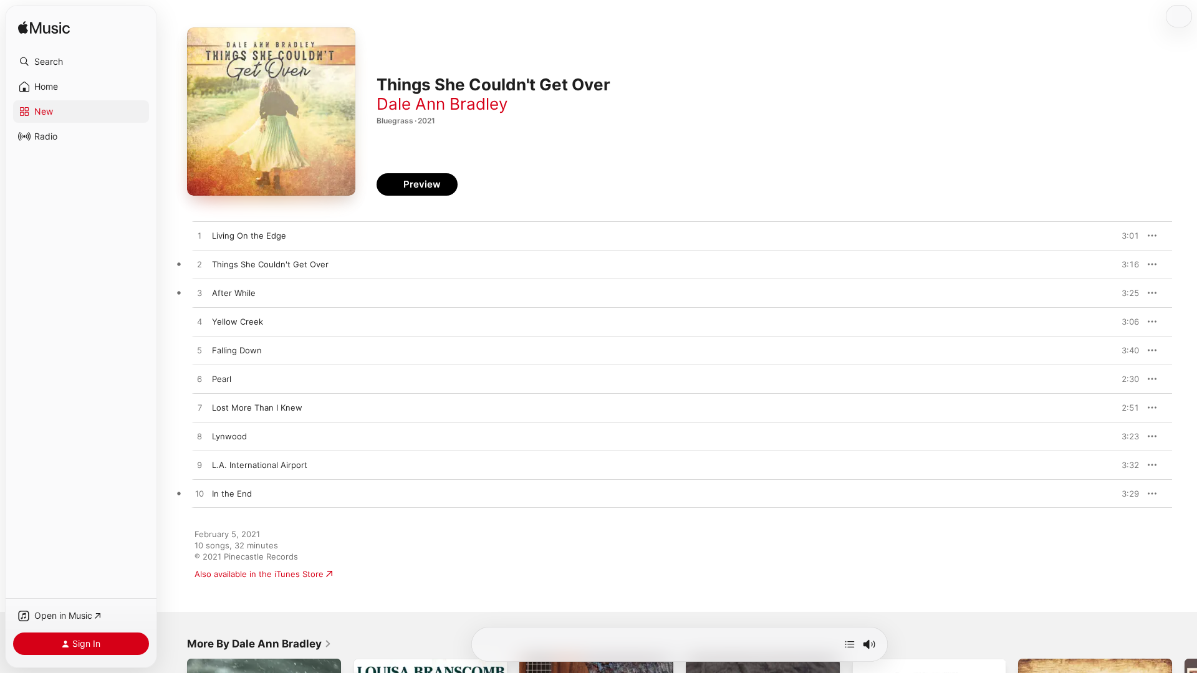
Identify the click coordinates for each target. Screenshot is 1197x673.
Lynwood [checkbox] (229, 436)
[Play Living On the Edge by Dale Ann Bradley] (199, 236)
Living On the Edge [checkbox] (249, 236)
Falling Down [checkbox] (237, 350)
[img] (44, 28)
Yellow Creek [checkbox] (237, 322)
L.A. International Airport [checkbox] (259, 465)
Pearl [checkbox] (221, 379)
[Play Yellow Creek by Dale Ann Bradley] (199, 322)
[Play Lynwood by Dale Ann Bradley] (199, 436)
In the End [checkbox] (232, 494)
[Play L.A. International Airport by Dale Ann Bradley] (199, 465)
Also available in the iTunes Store (259, 574)
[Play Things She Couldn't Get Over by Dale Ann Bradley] (199, 264)
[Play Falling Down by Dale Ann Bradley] (199, 350)
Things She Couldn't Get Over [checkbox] (270, 264)
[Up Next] (849, 644)
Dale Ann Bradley (442, 103)
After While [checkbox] (234, 293)
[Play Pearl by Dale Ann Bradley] (199, 379)
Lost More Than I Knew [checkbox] (257, 408)
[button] (81, 61)
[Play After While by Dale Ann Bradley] (199, 293)
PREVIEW (1125, 235)
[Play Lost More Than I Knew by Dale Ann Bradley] (199, 408)
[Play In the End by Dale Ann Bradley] (199, 494)
